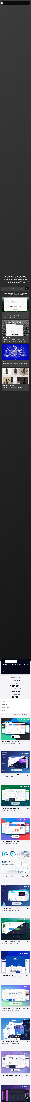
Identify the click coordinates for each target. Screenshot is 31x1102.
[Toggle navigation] (27, 3)
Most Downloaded (23, 714)
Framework (5, 704)
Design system (5, 707)
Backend (4, 710)
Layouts (4, 701)
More (4, 671)
